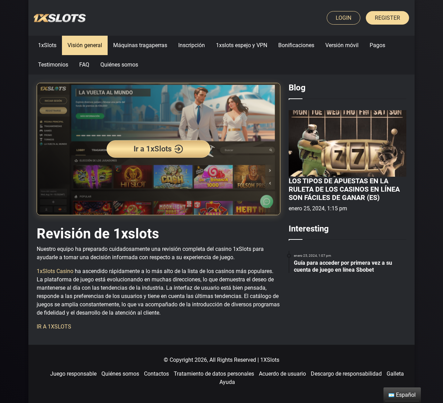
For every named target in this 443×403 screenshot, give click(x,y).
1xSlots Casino (55, 271)
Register (387, 18)
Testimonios (53, 64)
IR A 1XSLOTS (54, 326)
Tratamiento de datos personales (214, 373)
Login (343, 18)
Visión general (84, 45)
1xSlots (47, 45)
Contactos (156, 373)
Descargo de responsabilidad (346, 373)
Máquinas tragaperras (140, 45)
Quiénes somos (119, 64)
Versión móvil (342, 45)
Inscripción (191, 45)
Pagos (377, 45)
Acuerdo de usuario (282, 373)
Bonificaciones (296, 45)
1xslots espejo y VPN (241, 45)
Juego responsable (73, 373)
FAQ (84, 64)
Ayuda (227, 382)
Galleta (395, 373)
